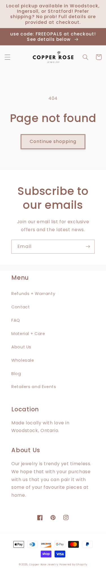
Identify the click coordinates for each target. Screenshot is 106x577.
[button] (7, 57)
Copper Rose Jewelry (43, 564)
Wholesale (22, 360)
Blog (16, 373)
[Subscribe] (87, 247)
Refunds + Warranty (33, 293)
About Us (21, 347)
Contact (20, 307)
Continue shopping (53, 141)
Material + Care (28, 333)
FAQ (15, 320)
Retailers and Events (33, 386)
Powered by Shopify (73, 564)
